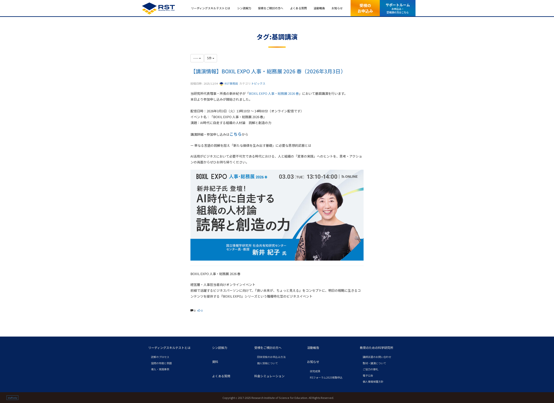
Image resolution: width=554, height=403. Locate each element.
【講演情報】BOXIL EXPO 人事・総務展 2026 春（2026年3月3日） (268, 71)
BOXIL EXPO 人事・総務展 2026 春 (274, 93)
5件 (210, 58)
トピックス (258, 83)
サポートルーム (398, 8)
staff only (12, 397)
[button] (176, 348)
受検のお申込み (365, 7)
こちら (235, 134)
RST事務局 (231, 83)
